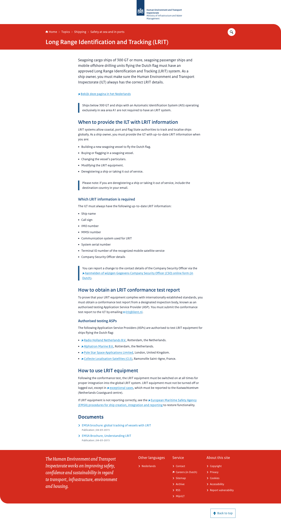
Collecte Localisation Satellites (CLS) (108, 359)
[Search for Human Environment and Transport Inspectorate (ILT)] (231, 32)
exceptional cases (121, 388)
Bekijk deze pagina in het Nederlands (106, 94)
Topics (65, 32)
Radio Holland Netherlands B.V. (105, 340)
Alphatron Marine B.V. (98, 346)
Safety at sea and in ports (107, 32)
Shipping (80, 32)
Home (53, 32)
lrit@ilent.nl (134, 312)
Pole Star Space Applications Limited (108, 353)
